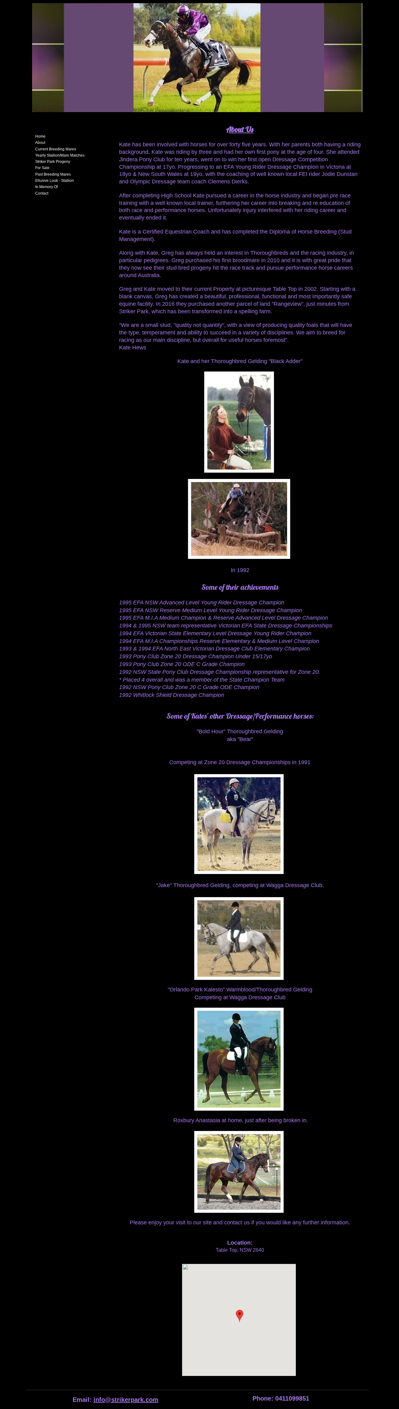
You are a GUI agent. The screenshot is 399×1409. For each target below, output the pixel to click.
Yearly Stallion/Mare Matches (59, 155)
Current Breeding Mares (55, 149)
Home (40, 136)
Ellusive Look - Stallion (54, 180)
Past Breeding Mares (53, 174)
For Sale (42, 168)
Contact (41, 193)
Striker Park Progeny (52, 161)
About (40, 142)
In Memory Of (46, 187)
